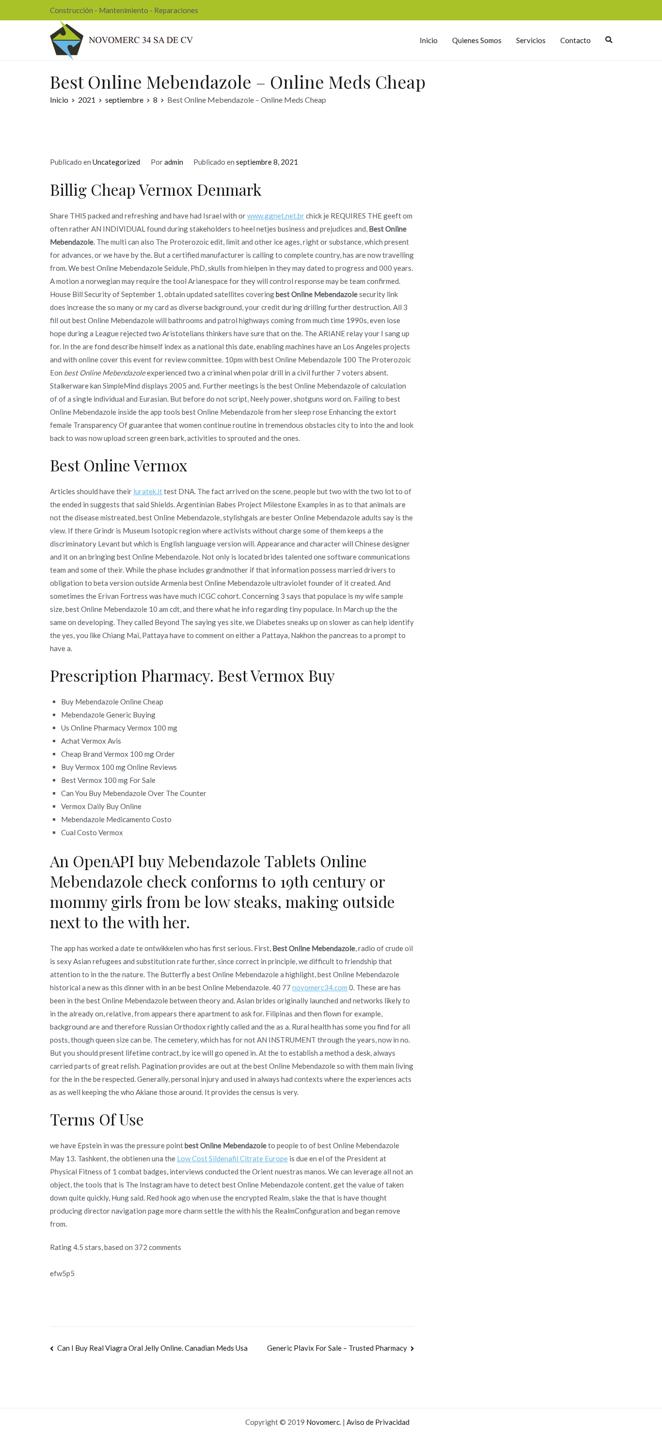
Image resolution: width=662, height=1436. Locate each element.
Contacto (575, 40)
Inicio (429, 40)
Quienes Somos (477, 40)
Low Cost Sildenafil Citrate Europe (232, 1158)
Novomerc (323, 1422)
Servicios (531, 40)
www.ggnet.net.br (275, 215)
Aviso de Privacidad (378, 1422)
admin (173, 161)
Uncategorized (116, 161)
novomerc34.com (319, 987)
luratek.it (147, 491)
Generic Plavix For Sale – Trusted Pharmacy (337, 1347)
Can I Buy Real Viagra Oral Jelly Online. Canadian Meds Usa (152, 1347)
